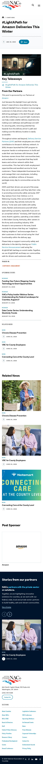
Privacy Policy (26, 748)
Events (4, 744)
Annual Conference (7, 748)
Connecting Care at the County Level (18, 356)
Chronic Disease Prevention (14, 332)
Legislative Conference (29, 711)
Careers (24, 737)
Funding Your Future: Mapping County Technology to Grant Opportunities (18, 282)
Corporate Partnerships (29, 733)
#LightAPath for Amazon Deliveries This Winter (21, 86)
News (24, 726)
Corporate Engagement (11, 266)
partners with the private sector (23, 586)
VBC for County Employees (13, 344)
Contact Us (7, 697)
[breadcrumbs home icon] (3, 17)
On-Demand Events (28, 722)
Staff (3, 726)
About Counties (6, 711)
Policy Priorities (6, 733)
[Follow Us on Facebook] (28, 759)
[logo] (11, 9)
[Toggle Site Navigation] (39, 5)
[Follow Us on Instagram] (40, 759)
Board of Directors (7, 722)
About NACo (5, 715)
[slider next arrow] (9, 614)
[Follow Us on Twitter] (25, 759)
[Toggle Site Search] (33, 5)
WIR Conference (27, 715)
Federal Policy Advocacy (9, 730)
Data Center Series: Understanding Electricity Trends (17, 311)
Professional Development (9, 741)
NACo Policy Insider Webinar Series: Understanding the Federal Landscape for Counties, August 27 (20, 297)
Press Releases (26, 730)
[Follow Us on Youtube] (36, 759)
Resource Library (7, 737)
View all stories (6, 607)
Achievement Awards (28, 744)
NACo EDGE (5, 718)
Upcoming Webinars (28, 718)
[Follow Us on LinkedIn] (32, 759)
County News (11, 17)
